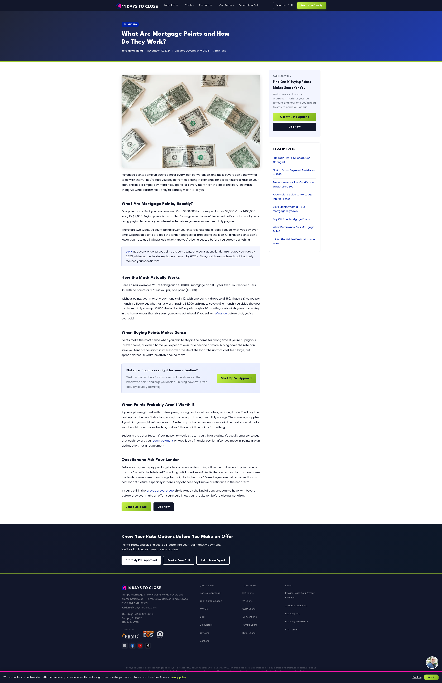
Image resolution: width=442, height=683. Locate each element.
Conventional (249, 616)
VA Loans (247, 601)
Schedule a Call (248, 5)
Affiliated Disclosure (296, 605)
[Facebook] (132, 646)
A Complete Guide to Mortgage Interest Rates (293, 196)
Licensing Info (292, 613)
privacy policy (178, 677)
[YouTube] (140, 646)
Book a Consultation (211, 601)
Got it (431, 677)
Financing (130, 24)
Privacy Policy (292, 593)
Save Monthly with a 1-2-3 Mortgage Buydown (289, 209)
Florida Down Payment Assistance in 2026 (294, 172)
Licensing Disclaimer (296, 621)
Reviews (204, 633)
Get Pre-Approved (210, 593)
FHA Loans (248, 593)
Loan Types (172, 5)
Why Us (204, 609)
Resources (207, 5)
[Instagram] (125, 646)
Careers (204, 641)
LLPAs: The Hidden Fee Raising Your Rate (294, 241)
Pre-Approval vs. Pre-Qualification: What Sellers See (294, 184)
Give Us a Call (284, 5)
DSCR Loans (249, 633)
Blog (202, 616)
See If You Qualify (312, 5)
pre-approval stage (160, 491)
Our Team (226, 5)
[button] (432, 662)
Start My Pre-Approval (236, 378)
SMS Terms (291, 629)
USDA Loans (249, 609)
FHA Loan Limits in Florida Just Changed (291, 160)
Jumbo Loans (249, 624)
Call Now (164, 507)
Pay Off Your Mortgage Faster (291, 219)
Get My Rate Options (294, 117)
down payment (163, 441)
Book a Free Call (178, 560)
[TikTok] (148, 646)
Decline (416, 677)
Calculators (206, 624)
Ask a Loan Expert (213, 560)
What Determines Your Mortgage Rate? (293, 229)
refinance (220, 313)
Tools (190, 5)
